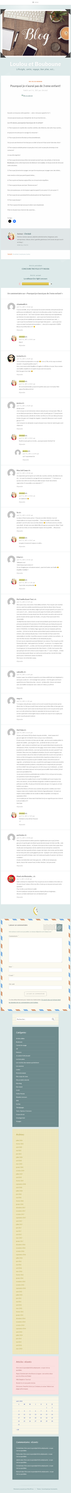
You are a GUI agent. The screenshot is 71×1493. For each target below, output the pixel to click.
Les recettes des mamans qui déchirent (27, 1062)
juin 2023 (18, 1154)
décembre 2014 (20, 1318)
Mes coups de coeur (22, 1076)
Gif (17, 1049)
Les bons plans (20, 1059)
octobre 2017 (20, 1214)
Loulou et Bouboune (35, 64)
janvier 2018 (19, 1204)
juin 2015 (18, 1298)
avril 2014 (19, 1345)
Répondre (20, 330)
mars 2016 (19, 1271)
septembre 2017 (21, 1217)
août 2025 (19, 1147)
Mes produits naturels (22, 1080)
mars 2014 (19, 1348)
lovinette (20, 356)
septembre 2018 (21, 1184)
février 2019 (19, 1181)
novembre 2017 (20, 1211)
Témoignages (20, 1107)
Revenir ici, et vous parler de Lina (25, 1383)
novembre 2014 (20, 1322)
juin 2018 (18, 1194)
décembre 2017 (20, 1207)
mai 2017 (18, 1231)
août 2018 (19, 1187)
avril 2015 (19, 1305)
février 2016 (19, 1275)
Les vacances (20, 1066)
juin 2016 (18, 1261)
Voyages (18, 1121)
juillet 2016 (19, 1258)
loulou (28, 254)
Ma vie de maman (35, 81)
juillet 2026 (19, 1140)
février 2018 (19, 1201)
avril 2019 (19, 1177)
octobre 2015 (20, 1285)
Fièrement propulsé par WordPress (23, 1489)
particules (20, 835)
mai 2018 (18, 1197)
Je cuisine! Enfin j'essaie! (23, 1056)
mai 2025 (18, 1150)
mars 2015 (19, 1308)
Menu (37, 2)
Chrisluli (45, 90)
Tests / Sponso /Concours (24, 1111)
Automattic (54, 1489)
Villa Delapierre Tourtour (23, 1379)
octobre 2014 (20, 1325)
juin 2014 (18, 1338)
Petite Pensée (20, 1093)
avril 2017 (19, 1234)
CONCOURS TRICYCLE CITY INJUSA (35, 267)
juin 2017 (18, 1228)
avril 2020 (19, 1160)
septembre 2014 (21, 1328)
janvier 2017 (19, 1241)
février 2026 (19, 1144)
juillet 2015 (19, 1295)
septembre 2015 (21, 1288)
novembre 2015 (20, 1281)
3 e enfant (15, 254)
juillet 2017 (19, 1224)
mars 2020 (19, 1164)
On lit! (18, 1090)
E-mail (11, 975)
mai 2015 (18, 1301)
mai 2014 (18, 1342)
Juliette (18, 1460)
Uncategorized (20, 1118)
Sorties (18, 1104)
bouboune (22, 254)
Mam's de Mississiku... (25, 876)
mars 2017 (19, 1238)
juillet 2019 (19, 1174)
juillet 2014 (19, 1335)
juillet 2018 (19, 1191)
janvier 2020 (19, 1167)
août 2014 (19, 1332)
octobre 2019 (20, 1170)
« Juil (17, 1429)
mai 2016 (18, 1265)
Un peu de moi (20, 1114)
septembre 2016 (21, 1254)
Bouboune (19, 1042)
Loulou (18, 1069)
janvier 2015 (19, 1315)
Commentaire (14, 936)
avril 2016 (19, 1268)
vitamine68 (21, 304)
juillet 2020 (19, 1157)
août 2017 (19, 1221)
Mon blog (19, 1083)
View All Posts (22, 245)
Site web (12, 984)
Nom (11, 967)
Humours (19, 1052)
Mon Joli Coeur (22, 470)
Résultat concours (21, 1097)
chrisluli (22, 337)
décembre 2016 (20, 1244)
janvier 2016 (19, 1278)
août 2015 (19, 1291)
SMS (17, 1100)
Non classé (19, 1087)
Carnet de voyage (21, 1045)
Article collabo (20, 1038)
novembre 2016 (20, 1248)
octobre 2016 (20, 1251)
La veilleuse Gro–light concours (35, 277)
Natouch (18, 1471)
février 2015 (19, 1312)
